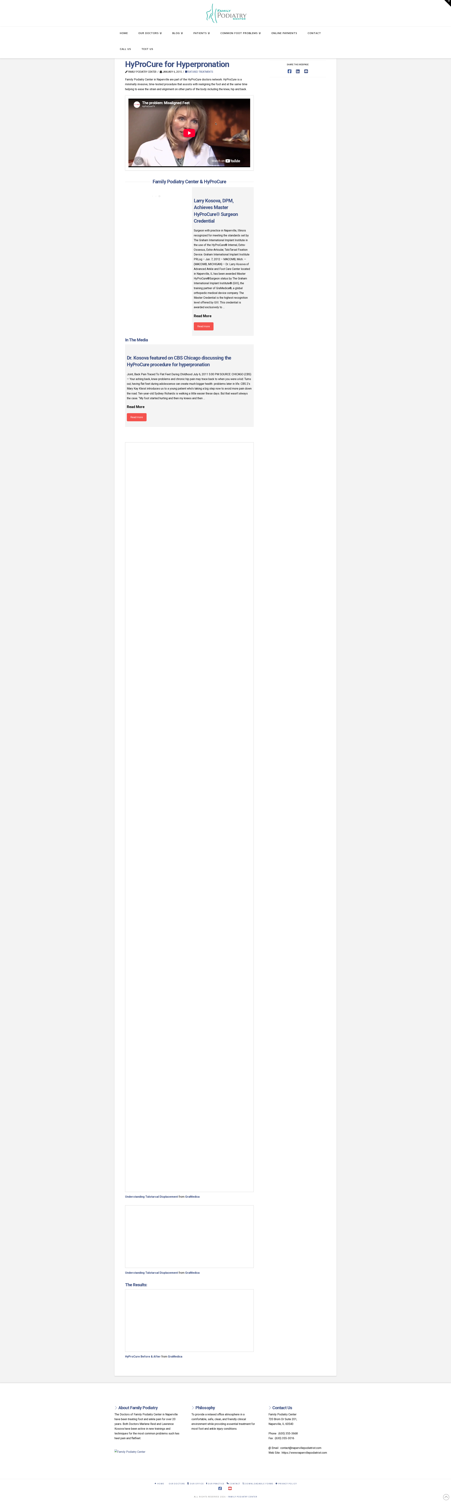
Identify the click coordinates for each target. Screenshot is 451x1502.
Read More (202, 316)
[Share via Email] (306, 71)
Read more (203, 326)
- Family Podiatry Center (241, 1497)
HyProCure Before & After (143, 1356)
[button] (447, 3)
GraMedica (192, 1196)
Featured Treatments (200, 71)
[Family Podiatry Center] (149, 1451)
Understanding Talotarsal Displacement (151, 1196)
